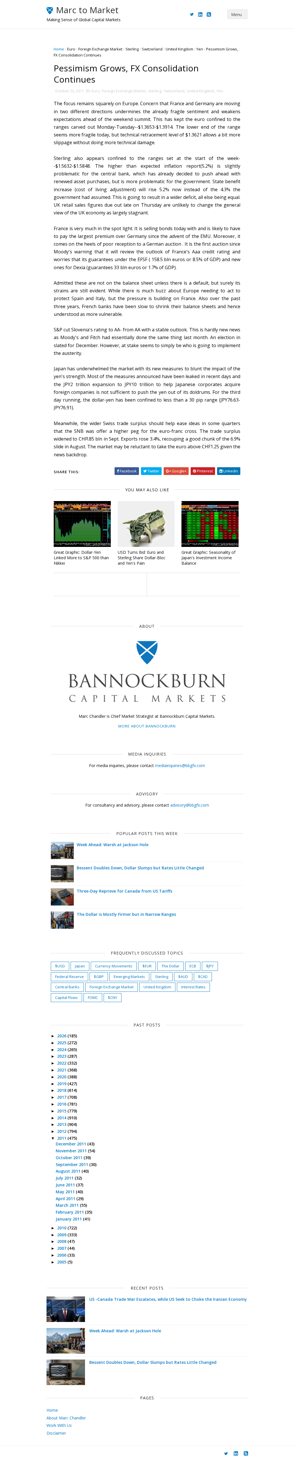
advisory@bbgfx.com (189, 805)
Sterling (132, 49)
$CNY (112, 997)
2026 (62, 1035)
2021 (62, 1070)
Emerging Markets (129, 976)
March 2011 (68, 1205)
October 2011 (70, 1157)
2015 (62, 1111)
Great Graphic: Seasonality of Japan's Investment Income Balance (208, 557)
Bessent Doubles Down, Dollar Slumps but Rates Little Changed (140, 868)
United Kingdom (179, 49)
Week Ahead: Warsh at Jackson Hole (112, 844)
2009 (62, 1234)
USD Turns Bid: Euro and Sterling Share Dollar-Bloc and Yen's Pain (141, 557)
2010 (62, 1228)
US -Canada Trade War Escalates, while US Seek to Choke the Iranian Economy (168, 1299)
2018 (62, 1090)
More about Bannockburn (147, 726)
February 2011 (70, 1212)
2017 (62, 1097)
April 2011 (66, 1198)
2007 (62, 1248)
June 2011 (66, 1185)
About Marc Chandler (66, 1418)
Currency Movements (113, 966)
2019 (62, 1083)
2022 (62, 1063)
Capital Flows (66, 997)
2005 (62, 1262)
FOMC (93, 997)
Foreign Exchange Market (100, 49)
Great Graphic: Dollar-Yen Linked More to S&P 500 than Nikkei (81, 557)
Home (59, 49)
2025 (62, 1042)
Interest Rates (193, 986)
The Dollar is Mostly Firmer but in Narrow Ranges (126, 914)
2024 (62, 1049)
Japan (80, 966)
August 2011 (69, 1171)
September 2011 (72, 1164)
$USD (60, 966)
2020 (62, 1076)
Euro (71, 49)
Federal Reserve (69, 976)
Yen (199, 49)
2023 (62, 1056)
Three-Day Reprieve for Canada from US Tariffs (124, 891)
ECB (192, 966)
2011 (62, 1138)
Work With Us (59, 1425)
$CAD (203, 976)
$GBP (99, 976)
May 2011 (66, 1191)
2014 (62, 1117)
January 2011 (69, 1219)
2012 (62, 1131)
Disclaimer (56, 1433)
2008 (62, 1241)
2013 (62, 1124)
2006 (62, 1255)
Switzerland (152, 49)
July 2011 (65, 1178)
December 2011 (71, 1144)
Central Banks (67, 986)
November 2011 (72, 1150)
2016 (62, 1104)
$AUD (183, 976)
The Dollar (170, 966)
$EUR (147, 966)
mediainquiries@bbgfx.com (180, 765)
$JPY (210, 966)
